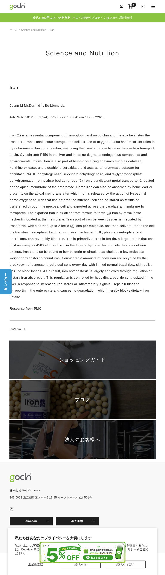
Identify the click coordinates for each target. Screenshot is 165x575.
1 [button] (19, 135)
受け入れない (125, 564)
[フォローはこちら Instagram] (141, 6)
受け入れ (80, 564)
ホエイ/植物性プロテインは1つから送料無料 (102, 17)
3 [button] (109, 213)
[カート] (130, 6)
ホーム (13, 29)
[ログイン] (121, 6)
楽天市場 (77, 521)
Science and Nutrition (33, 29)
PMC (38, 308)
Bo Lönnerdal (55, 105)
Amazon (31, 521)
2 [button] (81, 180)
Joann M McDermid (25, 105)
